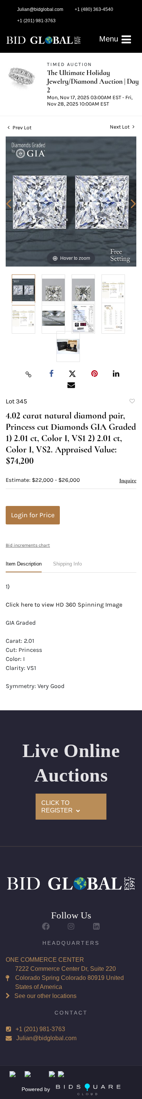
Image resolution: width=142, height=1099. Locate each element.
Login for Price (33, 515)
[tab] (24, 567)
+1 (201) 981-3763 (40, 1029)
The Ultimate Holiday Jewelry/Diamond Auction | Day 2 (93, 81)
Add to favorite (131, 402)
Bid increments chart (28, 545)
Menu (109, 39)
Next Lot (120, 127)
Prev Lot (21, 127)
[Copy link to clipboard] (28, 374)
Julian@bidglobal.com (46, 1038)
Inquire (127, 480)
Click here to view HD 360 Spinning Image (64, 604)
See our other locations (45, 996)
